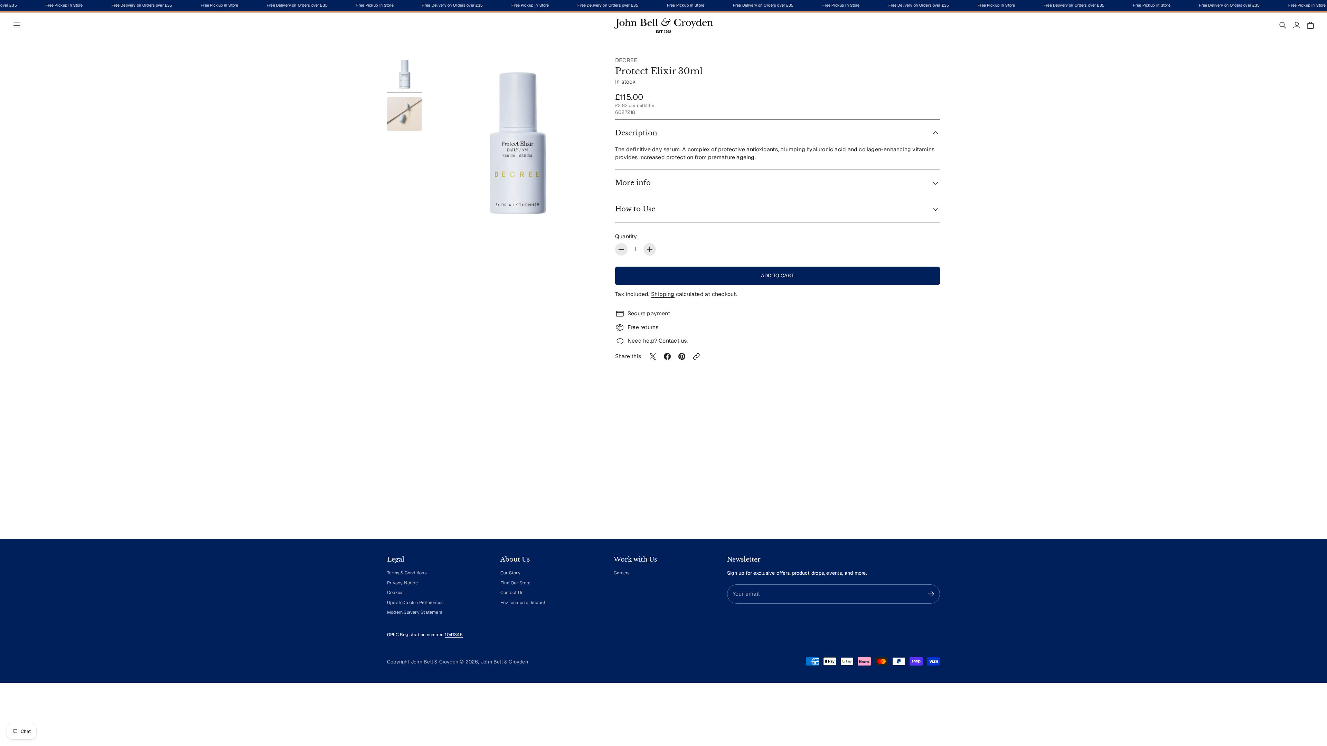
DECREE (626, 60)
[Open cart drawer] (1310, 25)
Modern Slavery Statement (414, 612)
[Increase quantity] (649, 249)
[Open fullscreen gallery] (588, 213)
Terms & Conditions (407, 573)
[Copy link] (696, 356)
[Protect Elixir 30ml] (516, 142)
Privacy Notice (402, 583)
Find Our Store (515, 583)
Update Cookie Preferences (415, 602)
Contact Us (512, 592)
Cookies (395, 592)
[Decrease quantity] (621, 249)
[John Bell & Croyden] (663, 25)
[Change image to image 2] (404, 114)
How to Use (635, 209)
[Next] (931, 469)
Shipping (663, 294)
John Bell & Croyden (504, 662)
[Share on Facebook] (667, 356)
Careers (622, 573)
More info (633, 183)
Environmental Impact (522, 602)
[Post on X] (653, 356)
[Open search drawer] (1283, 25)
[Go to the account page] (1297, 25)
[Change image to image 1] (404, 74)
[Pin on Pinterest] (682, 356)
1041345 (453, 635)
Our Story (510, 573)
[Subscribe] (931, 594)
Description (636, 133)
